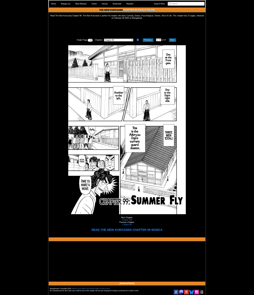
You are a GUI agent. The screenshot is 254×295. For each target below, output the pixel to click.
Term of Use (105, 288)
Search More (159, 4)
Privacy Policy (95, 288)
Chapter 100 (127, 220)
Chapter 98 (127, 224)
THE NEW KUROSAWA (111, 10)
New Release (81, 4)
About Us (75, 288)
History (105, 4)
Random (129, 4)
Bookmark (117, 4)
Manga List (65, 4)
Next (172, 40)
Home (53, 4)
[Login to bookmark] (138, 40)
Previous (148, 40)
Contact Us (84, 288)
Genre (94, 4)
